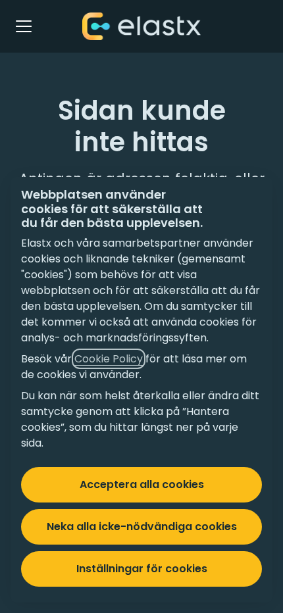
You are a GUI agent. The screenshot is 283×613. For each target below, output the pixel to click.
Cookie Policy (108, 358)
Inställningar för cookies (141, 568)
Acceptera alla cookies (142, 484)
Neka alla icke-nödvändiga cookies (142, 526)
